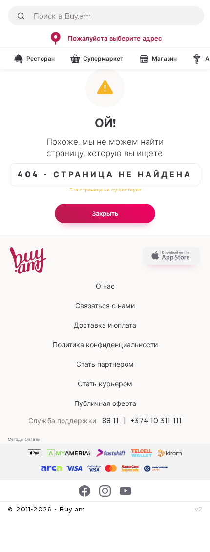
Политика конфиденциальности (105, 344)
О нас (105, 286)
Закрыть (105, 213)
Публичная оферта (105, 403)
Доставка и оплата (105, 325)
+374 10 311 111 (156, 420)
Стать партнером (105, 364)
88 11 (110, 420)
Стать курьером (105, 384)
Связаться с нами (105, 305)
